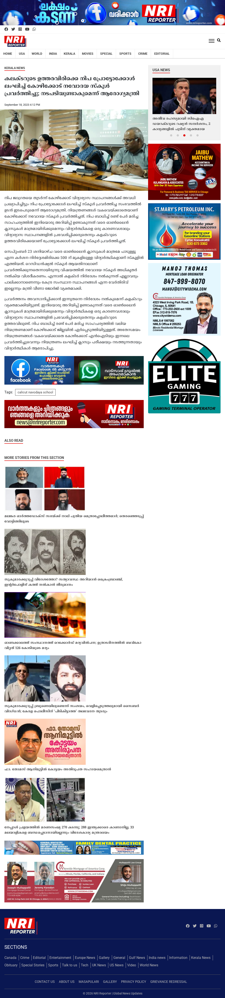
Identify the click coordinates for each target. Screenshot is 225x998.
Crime (142, 53)
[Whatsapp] (34, 29)
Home (7, 53)
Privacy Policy (133, 982)
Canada (10, 958)
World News (149, 965)
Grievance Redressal (168, 982)
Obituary (11, 965)
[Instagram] (20, 29)
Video (131, 965)
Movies (87, 53)
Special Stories (32, 965)
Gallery (104, 958)
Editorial (162, 53)
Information (178, 958)
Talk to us (69, 965)
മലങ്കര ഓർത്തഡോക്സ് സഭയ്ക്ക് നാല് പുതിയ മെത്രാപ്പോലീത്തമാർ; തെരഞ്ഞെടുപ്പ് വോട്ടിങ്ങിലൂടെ (74, 519)
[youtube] (27, 29)
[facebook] (6, 29)
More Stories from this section (34, 458)
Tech (84, 965)
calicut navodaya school (35, 392)
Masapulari (89, 982)
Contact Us (45, 982)
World (37, 53)
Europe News (85, 958)
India (53, 53)
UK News (99, 965)
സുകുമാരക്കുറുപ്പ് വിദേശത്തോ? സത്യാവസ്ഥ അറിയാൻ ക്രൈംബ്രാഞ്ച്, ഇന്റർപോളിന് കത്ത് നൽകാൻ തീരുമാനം (63, 582)
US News (116, 965)
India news (157, 958)
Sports (125, 53)
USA (22, 53)
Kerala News (14, 68)
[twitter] (13, 29)
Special (106, 53)
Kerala (69, 53)
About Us (66, 982)
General (119, 958)
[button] (171, 135)
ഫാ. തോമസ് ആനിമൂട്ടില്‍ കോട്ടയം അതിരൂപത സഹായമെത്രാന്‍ (57, 769)
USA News (161, 70)
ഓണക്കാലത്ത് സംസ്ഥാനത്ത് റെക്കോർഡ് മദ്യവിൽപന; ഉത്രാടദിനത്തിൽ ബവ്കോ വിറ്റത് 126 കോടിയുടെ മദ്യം (72, 645)
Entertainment (60, 958)
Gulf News (137, 958)
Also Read (13, 440)
